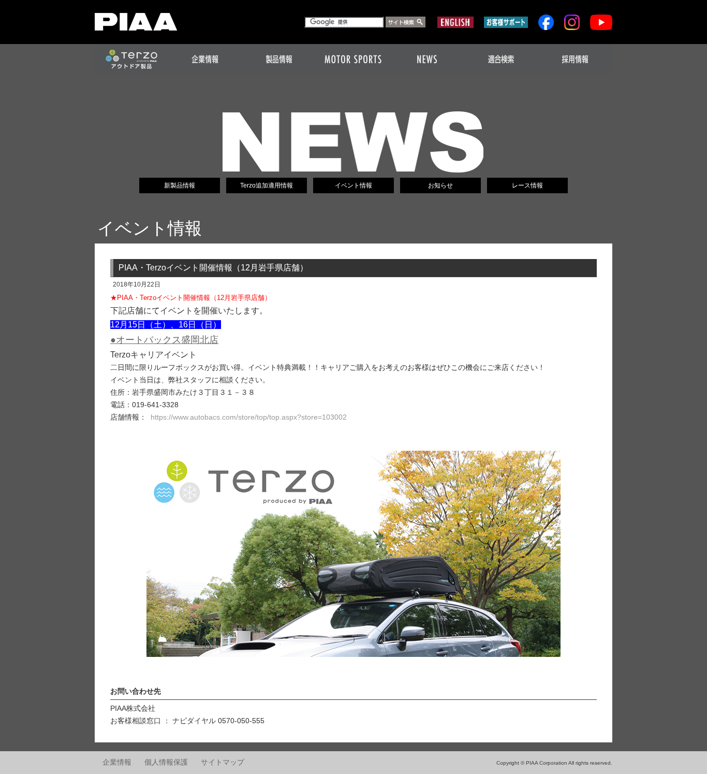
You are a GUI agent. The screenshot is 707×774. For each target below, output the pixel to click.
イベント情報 (353, 185)
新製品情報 (179, 185)
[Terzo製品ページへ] (353, 554)
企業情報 (116, 762)
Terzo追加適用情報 (266, 185)
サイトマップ (222, 762)
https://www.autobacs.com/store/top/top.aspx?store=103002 (249, 417)
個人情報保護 (166, 762)
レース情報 (527, 185)
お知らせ (440, 185)
